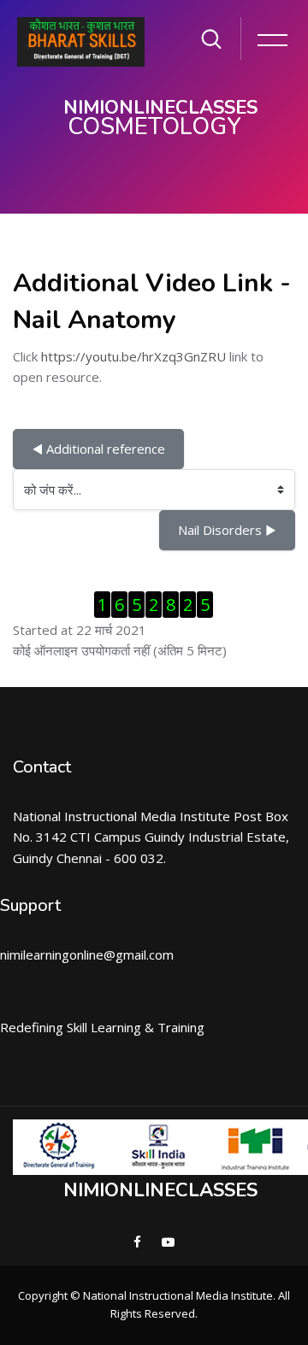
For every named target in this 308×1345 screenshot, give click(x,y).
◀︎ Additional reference (98, 448)
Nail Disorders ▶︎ (227, 529)
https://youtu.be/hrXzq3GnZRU (133, 356)
